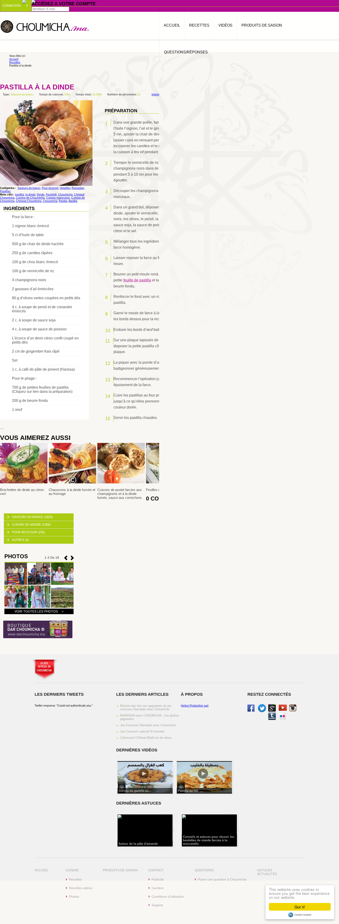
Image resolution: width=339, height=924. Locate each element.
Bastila (73, 201)
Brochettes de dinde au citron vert (22, 492)
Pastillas (5, 191)
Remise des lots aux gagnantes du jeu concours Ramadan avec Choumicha (145, 707)
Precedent (72, 557)
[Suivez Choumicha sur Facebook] (251, 710)
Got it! (299, 907)
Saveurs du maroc (29, 188)
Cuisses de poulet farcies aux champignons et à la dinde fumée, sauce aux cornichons (119, 494)
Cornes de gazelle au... (135, 791)
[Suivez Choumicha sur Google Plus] (272, 710)
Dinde (41, 194)
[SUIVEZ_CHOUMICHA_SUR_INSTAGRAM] (293, 710)
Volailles (65, 188)
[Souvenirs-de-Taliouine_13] (39, 606)
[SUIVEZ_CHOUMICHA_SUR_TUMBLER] (272, 719)
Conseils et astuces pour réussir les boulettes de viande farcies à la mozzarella (208, 840)
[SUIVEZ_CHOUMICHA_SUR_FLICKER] (282, 719)
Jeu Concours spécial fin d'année (142, 731)
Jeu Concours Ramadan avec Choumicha (147, 725)
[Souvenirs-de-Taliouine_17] (15, 584)
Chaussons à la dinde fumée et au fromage (72, 492)
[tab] (39, 517)
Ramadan (78, 188)
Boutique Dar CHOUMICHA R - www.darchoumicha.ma (37, 630)
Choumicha (45, 26)
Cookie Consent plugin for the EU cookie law (299, 914)
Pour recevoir (50, 188)
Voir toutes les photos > (39, 611)
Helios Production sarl (194, 705)
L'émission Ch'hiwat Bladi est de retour (146, 737)
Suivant (65, 557)
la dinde (30, 194)
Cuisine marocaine (58, 197)
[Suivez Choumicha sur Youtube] (283, 709)
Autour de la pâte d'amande (138, 843)
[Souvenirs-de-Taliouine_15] (62, 584)
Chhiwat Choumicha (29, 201)
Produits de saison (261, 25)
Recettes (199, 25)
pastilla (19, 194)
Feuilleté (51, 194)
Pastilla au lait (188, 791)
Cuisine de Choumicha (30, 197)
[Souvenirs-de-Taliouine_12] (62, 606)
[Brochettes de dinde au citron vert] (24, 482)
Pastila (63, 201)
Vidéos (225, 25)
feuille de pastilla (137, 280)
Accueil (172, 25)
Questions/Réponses (186, 52)
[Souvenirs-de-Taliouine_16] (39, 584)
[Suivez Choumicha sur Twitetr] (262, 711)
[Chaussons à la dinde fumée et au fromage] (72, 482)
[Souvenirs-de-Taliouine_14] (15, 606)
